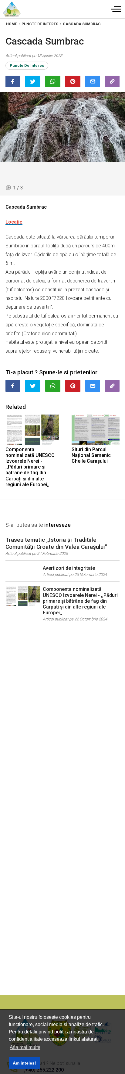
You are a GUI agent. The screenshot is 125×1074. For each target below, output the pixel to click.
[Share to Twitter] (32, 81)
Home (11, 24)
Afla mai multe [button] (25, 1047)
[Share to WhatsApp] (52, 81)
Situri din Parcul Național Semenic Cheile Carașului (91, 455)
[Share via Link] (112, 81)
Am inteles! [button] (24, 1063)
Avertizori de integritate (69, 568)
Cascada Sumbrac (82, 24)
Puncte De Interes (40, 24)
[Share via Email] (92, 81)
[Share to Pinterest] (72, 81)
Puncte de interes (27, 65)
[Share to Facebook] (12, 81)
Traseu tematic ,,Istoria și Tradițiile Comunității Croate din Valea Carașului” (56, 543)
